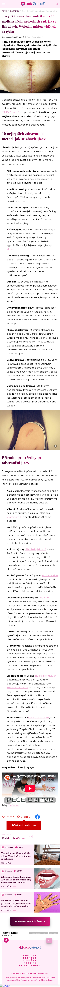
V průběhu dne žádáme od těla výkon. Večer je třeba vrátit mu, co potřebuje (16, 856)
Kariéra (30, 961)
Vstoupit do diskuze (25, 825)
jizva (45, 933)
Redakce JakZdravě (13, 37)
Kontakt (30, 956)
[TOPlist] (5, 985)
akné (10, 249)
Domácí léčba (35, 933)
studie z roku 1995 (38, 717)
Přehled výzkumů (35, 549)
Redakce (30, 958)
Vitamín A (53, 933)
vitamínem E (14, 516)
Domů (4, 11)
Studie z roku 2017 (17, 687)
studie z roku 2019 (45, 675)
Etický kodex (30, 965)
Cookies (30, 963)
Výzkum (45, 597)
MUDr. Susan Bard (12, 112)
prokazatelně (50, 575)
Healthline (13, 805)
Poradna (14, 11)
